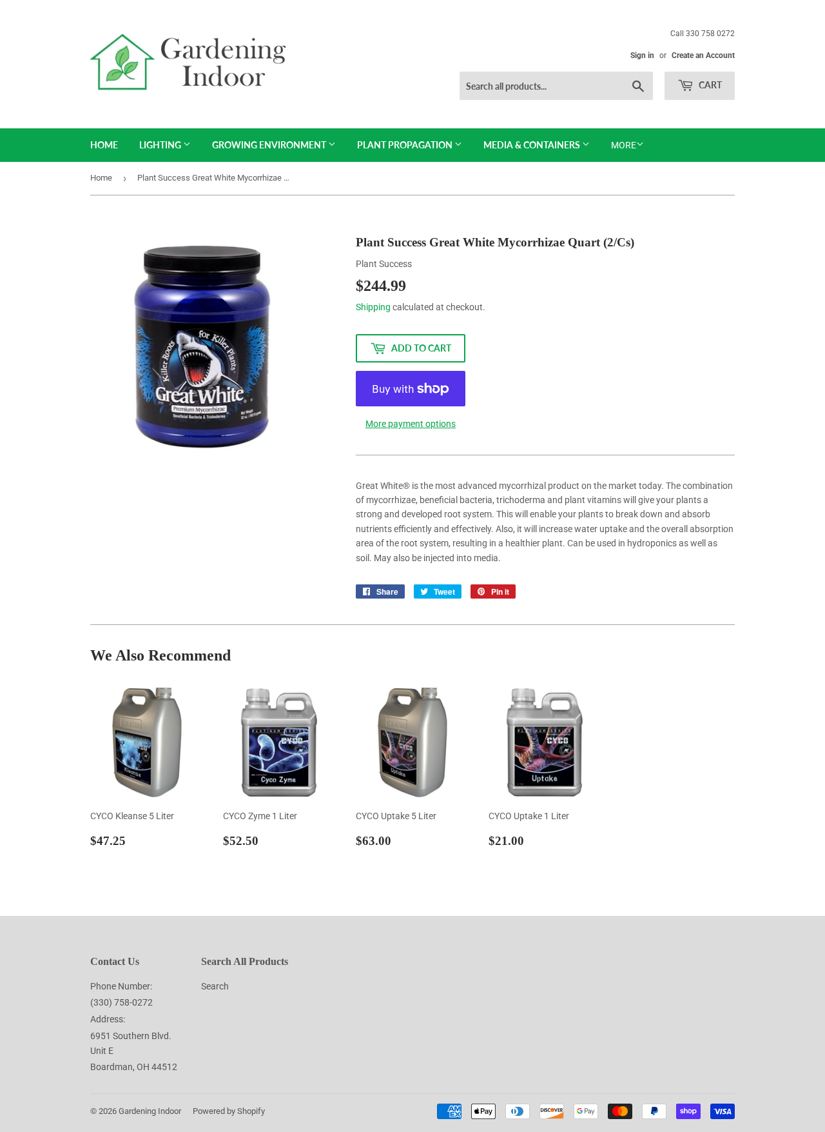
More (623, 145)
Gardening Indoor (150, 1111)
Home (104, 144)
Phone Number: (121, 986)
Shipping (373, 307)
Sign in (642, 55)
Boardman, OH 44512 (133, 1067)
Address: (107, 1019)
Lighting (161, 144)
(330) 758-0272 (121, 1002)
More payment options (410, 424)
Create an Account (703, 55)
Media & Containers (532, 144)
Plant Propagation (405, 144)
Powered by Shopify (229, 1111)
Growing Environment (270, 144)
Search (215, 986)
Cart (709, 84)
